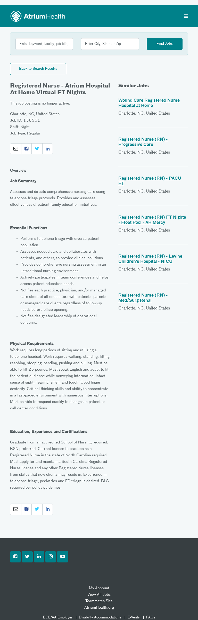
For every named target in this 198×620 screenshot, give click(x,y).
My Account (99, 588)
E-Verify (134, 617)
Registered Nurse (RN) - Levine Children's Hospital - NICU (150, 259)
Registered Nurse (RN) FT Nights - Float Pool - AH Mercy (152, 220)
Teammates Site (99, 601)
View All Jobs (99, 595)
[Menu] (186, 17)
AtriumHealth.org (99, 607)
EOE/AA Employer (57, 617)
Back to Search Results (38, 68)
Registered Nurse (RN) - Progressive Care (143, 142)
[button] (15, 149)
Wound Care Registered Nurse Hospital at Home (149, 103)
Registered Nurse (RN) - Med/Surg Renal (143, 298)
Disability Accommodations (100, 617)
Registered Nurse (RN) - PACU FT (149, 181)
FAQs (150, 617)
